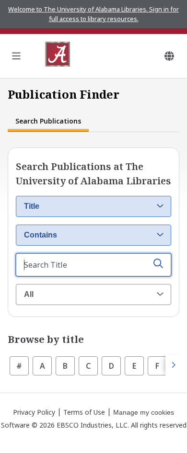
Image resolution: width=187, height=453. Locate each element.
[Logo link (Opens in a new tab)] (57, 56)
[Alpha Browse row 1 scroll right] (173, 365)
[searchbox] (93, 264)
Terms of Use (84, 412)
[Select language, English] (169, 56)
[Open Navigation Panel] (16, 56)
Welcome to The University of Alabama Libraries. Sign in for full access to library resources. (93, 14)
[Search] (158, 264)
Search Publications (48, 120)
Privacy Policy (34, 412)
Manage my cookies (143, 412)
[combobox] (93, 206)
